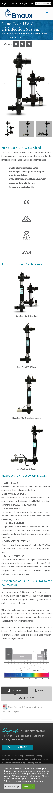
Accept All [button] (28, 786)
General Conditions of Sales (34, 759)
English (5, 3)
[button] (16, 44)
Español (14, 3)
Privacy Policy (34, 763)
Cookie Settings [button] (12, 786)
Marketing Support (11, 759)
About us (6, 756)
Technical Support (32, 756)
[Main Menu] (47, 13)
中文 (32, 3)
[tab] (14, 690)
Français (24, 3)
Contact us (17, 756)
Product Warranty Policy (13, 763)
